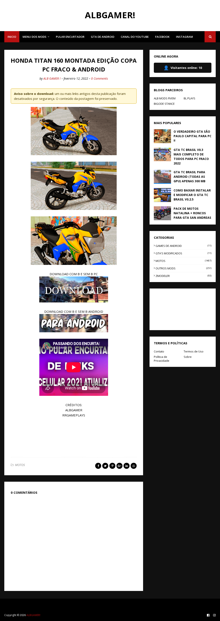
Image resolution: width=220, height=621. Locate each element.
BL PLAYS (189, 98)
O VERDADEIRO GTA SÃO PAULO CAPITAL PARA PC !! (192, 136)
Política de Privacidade (161, 359)
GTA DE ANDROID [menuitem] (102, 37)
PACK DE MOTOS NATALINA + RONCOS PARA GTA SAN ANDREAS (192, 213)
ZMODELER (183, 276)
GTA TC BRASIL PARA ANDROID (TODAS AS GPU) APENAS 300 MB (189, 176)
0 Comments (99, 78)
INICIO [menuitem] (12, 37)
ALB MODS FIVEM (165, 98)
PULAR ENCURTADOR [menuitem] (70, 37)
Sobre (188, 357)
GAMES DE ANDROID (183, 246)
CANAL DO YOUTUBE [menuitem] (135, 37)
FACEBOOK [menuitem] (162, 37)
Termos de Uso (193, 351)
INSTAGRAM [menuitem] (184, 37)
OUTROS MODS (183, 268)
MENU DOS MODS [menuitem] (34, 37)
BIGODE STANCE (164, 104)
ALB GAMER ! (52, 78)
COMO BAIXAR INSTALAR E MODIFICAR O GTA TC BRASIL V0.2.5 (192, 194)
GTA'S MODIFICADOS (183, 253)
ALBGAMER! (110, 15)
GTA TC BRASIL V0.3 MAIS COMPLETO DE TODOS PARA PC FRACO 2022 (191, 156)
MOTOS (20, 465)
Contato (159, 351)
